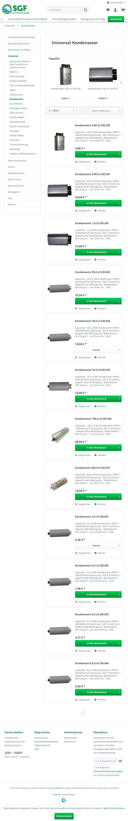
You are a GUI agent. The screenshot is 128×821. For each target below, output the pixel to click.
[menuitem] (68, 10)
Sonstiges (15, 130)
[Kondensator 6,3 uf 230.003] (59, 631)
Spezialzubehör (18, 121)
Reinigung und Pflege (19, 49)
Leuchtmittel (16, 103)
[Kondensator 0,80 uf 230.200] (66, 75)
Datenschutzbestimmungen (108, 771)
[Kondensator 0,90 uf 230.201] (103, 75)
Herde (11, 166)
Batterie (14, 71)
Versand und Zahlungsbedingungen (46, 739)
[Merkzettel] (108, 10)
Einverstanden (64, 816)
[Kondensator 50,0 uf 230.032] (59, 288)
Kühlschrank (14, 179)
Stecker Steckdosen (20, 126)
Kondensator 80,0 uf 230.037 (92, 467)
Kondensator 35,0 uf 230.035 (92, 370)
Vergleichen (84, 161)
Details (96, 349)
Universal (13, 56)
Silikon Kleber (17, 135)
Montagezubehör (18, 108)
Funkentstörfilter (18, 80)
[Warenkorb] (123, 10)
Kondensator (16, 99)
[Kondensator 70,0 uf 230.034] (59, 337)
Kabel (12, 90)
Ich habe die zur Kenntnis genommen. (108, 771)
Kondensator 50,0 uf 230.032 (92, 272)
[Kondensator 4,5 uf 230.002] (59, 582)
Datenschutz (70, 737)
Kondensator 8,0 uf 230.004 (92, 663)
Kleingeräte (14, 191)
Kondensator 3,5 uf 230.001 (92, 516)
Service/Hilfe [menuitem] (116, 2)
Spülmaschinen (16, 185)
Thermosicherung (19, 144)
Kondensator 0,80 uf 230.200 (66, 88)
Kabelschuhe (16, 94)
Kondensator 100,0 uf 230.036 (93, 418)
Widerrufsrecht (42, 745)
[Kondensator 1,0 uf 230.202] (59, 240)
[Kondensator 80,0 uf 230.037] (59, 484)
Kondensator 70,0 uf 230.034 (92, 321)
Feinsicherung (17, 76)
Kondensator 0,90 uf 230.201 (103, 88)
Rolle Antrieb (16, 112)
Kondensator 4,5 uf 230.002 (92, 565)
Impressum (70, 741)
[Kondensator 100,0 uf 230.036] (59, 435)
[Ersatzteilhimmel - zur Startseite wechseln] (15, 10)
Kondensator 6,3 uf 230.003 (92, 614)
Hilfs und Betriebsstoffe (22, 85)
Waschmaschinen (17, 160)
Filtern (55, 110)
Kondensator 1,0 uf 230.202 (92, 223)
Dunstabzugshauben (19, 43)
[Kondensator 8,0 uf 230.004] (59, 680)
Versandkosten (57, 788)
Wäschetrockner (16, 173)
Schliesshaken (17, 117)
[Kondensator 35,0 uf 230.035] (59, 386)
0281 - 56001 (14, 753)
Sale (10, 198)
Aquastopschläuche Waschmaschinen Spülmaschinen (20, 64)
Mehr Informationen (114, 808)
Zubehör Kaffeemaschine (23, 153)
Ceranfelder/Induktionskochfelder (23, 37)
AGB (36, 749)
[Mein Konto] (115, 10)
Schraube (15, 139)
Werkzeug (15, 149)
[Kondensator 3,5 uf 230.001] (59, 533)
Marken (12, 204)
